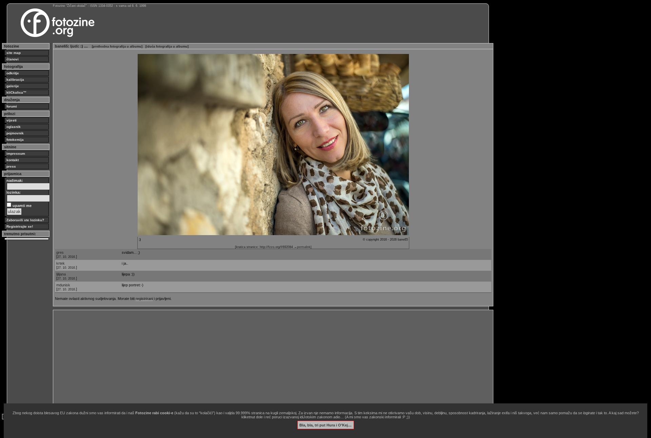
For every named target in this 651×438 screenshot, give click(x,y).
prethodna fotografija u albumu (117, 46)
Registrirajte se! (19, 226)
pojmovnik (15, 133)
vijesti (11, 120)
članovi (12, 59)
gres (60, 252)
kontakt (12, 160)
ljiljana (61, 274)
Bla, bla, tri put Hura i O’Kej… (325, 425)
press (11, 166)
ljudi (74, 46)
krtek (60, 263)
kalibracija (15, 79)
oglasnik (13, 127)
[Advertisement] (258, 359)
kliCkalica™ (16, 92)
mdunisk (63, 285)
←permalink (302, 247)
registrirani (144, 299)
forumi (11, 106)
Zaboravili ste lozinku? (25, 220)
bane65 (61, 46)
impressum (15, 153)
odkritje (12, 73)
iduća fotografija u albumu (167, 46)
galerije (12, 86)
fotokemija (15, 139)
